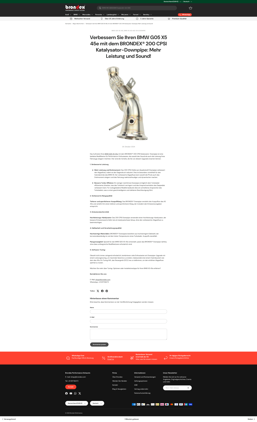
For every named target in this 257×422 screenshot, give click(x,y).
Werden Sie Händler (119, 381)
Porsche (98, 14)
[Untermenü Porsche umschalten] (103, 14)
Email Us (111, 359)
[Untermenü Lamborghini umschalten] (118, 14)
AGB (135, 385)
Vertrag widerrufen (141, 389)
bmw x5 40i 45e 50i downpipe (134, 31)
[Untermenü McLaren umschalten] (130, 14)
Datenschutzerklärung (142, 393)
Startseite (68, 23)
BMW (76, 14)
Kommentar (94, 327)
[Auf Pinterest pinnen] (107, 291)
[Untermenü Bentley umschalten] (151, 14)
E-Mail (92, 317)
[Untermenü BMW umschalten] (79, 14)
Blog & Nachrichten (78, 23)
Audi (67, 14)
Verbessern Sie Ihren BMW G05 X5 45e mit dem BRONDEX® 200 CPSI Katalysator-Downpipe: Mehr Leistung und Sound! (119, 23)
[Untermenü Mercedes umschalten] (92, 14)
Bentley (146, 14)
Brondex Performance (76, 413)
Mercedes (86, 14)
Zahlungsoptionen (140, 381)
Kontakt (70, 387)
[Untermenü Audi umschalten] (70, 14)
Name (92, 307)
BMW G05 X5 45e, (118, 31)
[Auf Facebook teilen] (102, 291)
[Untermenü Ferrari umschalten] (140, 14)
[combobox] (137, 8)
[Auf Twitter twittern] (98, 291)
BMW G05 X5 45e (111, 154)
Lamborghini (112, 14)
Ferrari (135, 14)
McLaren (124, 14)
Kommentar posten (99, 344)
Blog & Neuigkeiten (119, 389)
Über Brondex (117, 377)
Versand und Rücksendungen (145, 377)
